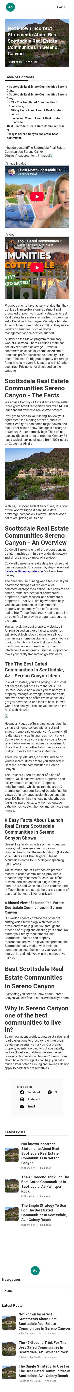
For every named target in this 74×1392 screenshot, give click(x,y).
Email (31, 1106)
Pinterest (34, 1099)
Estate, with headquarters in (24, 571)
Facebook (34, 1092)
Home (61, 7)
